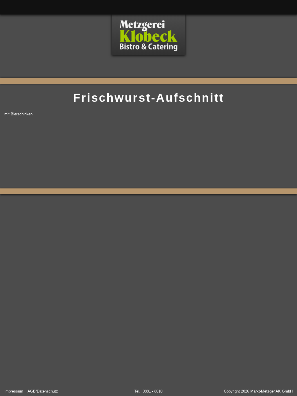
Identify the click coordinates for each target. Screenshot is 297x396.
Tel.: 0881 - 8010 (148, 391)
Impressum (13, 391)
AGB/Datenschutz (43, 391)
